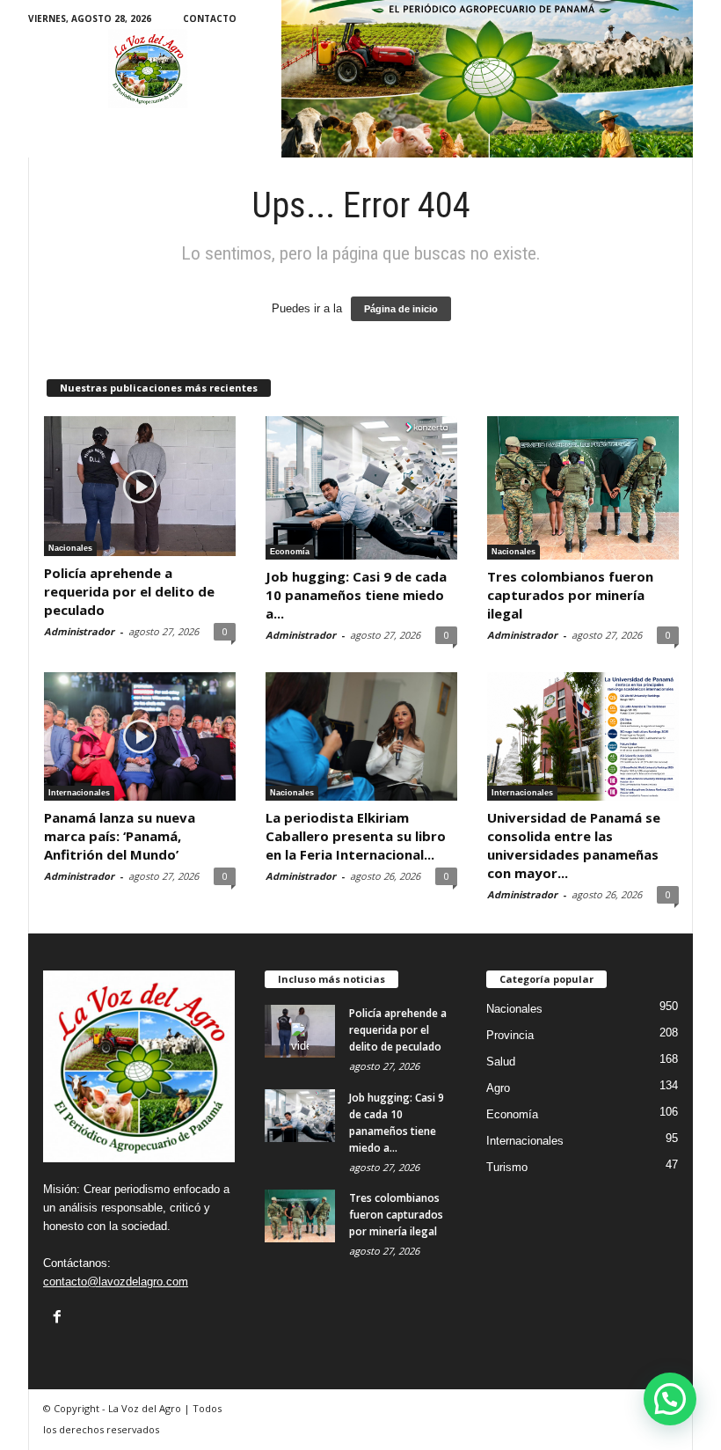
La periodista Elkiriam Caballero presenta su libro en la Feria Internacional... (356, 836)
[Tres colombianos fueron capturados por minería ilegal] (583, 488)
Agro (498, 1088)
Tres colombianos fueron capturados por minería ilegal (570, 595)
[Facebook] (57, 1316)
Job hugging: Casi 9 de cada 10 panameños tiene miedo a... (356, 595)
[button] (670, 1399)
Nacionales (70, 548)
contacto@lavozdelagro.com (115, 1281)
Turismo (507, 1167)
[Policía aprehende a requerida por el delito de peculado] (140, 486)
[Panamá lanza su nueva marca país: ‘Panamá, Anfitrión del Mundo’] (140, 736)
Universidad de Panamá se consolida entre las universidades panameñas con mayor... (573, 845)
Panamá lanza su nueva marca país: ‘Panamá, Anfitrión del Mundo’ (119, 836)
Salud (500, 1061)
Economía (290, 551)
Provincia (510, 1035)
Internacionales (79, 792)
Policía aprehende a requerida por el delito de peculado (129, 591)
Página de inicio (401, 309)
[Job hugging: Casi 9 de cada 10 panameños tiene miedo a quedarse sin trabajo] (361, 488)
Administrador (79, 631)
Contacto (210, 18)
